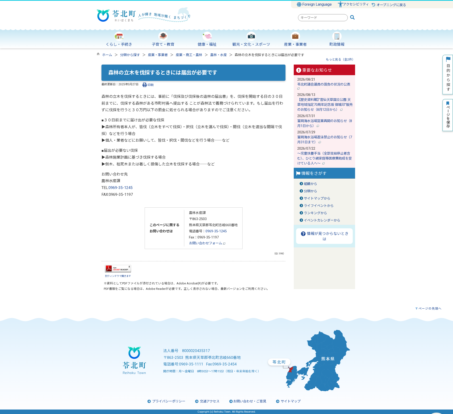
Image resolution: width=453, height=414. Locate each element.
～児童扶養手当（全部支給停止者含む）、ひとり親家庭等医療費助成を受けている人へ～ (324, 158)
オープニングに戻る (391, 5)
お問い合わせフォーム (206, 243)
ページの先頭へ (430, 308)
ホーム (107, 55)
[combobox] (323, 17)
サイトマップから (317, 199)
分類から (310, 191)
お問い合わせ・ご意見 (249, 401)
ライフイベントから (319, 206)
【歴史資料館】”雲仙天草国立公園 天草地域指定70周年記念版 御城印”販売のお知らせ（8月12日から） (325, 105)
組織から (310, 184)
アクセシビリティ (356, 4)
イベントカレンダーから (322, 220)
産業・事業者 (158, 55)
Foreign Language (316, 4)
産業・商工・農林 (189, 55)
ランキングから (315, 213)
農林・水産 (218, 55)
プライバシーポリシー (168, 401)
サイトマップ (290, 401)
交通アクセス (209, 401)
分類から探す (130, 55)
